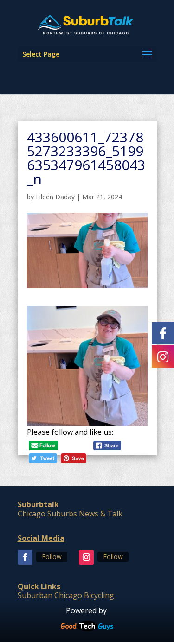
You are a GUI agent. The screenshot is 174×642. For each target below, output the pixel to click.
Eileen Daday (55, 196)
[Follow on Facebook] (25, 557)
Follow (52, 556)
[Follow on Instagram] (86, 557)
